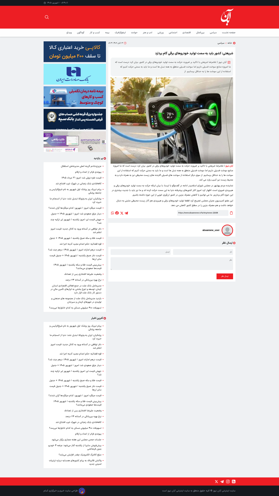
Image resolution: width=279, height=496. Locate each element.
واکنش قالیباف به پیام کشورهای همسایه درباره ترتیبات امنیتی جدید (75, 462)
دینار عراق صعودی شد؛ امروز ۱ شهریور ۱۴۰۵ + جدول (76, 214)
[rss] (233, 481)
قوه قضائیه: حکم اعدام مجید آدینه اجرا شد (80, 244)
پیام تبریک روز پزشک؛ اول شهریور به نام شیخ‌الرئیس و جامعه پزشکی (75, 191)
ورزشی (161, 32)
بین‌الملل (200, 32)
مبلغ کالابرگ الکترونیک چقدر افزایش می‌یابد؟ (80, 455)
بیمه (107, 32)
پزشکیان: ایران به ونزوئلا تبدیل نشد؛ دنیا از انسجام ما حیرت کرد (75, 200)
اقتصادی (187, 32)
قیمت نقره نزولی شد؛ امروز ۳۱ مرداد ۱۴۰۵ (81, 178)
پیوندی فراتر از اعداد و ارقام (88, 172)
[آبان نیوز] (227, 17)
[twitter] (121, 213)
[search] (47, 17)
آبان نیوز (229, 166)
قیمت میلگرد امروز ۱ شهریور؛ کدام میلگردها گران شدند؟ (75, 208)
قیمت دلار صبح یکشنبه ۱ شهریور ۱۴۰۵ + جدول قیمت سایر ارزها (75, 257)
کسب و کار (95, 32)
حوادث (134, 32)
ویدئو (69, 32)
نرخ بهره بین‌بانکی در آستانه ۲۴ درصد (83, 280)
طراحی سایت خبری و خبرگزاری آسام (61, 491)
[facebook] (117, 213)
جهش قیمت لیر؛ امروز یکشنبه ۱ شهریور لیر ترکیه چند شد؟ (75, 221)
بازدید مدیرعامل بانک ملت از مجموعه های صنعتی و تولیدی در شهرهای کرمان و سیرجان (76, 300)
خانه (230, 43)
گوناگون (81, 32)
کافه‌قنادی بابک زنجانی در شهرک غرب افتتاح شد (78, 183)
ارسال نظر (224, 276)
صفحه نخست (228, 32)
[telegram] (126, 213)
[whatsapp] (112, 213)
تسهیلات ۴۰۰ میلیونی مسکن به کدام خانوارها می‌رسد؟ (75, 308)
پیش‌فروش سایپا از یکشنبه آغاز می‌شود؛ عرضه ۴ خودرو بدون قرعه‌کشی (74, 447)
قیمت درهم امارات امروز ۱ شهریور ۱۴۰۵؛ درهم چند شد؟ (74, 250)
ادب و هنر (148, 32)
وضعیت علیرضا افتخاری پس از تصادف (82, 274)
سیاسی (213, 32)
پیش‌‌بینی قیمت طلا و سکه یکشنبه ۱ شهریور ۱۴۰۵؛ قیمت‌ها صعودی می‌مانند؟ (77, 266)
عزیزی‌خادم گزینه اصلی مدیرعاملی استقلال (81, 166)
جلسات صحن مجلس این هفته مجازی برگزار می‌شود (76, 439)
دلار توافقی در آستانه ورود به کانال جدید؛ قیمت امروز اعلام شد (76, 230)
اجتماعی (173, 32)
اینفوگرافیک (120, 32)
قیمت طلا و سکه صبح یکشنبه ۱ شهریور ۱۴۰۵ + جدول (75, 238)
